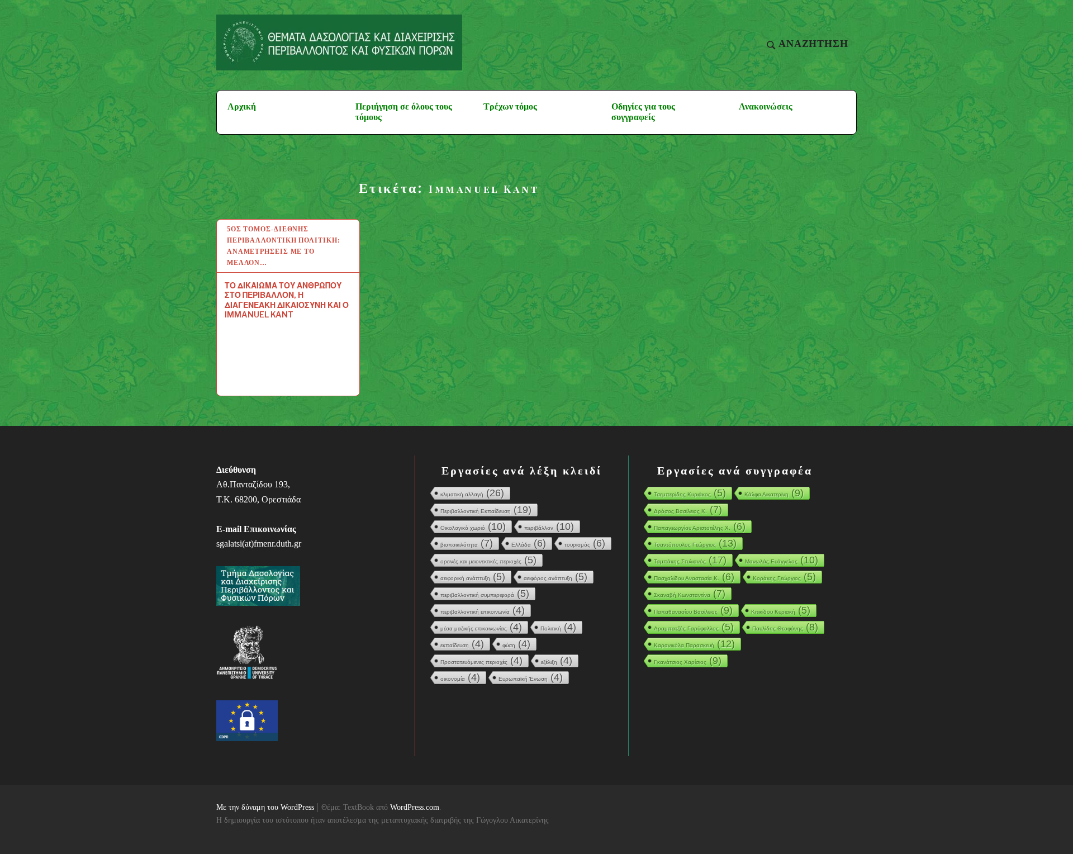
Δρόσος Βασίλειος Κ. (688, 509)
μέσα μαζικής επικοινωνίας (481, 627)
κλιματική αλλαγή (472, 493)
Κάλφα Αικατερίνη (774, 493)
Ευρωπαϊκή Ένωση (530, 677)
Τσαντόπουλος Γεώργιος (695, 543)
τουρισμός (584, 543)
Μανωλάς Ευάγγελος (781, 560)
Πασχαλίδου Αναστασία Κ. (694, 576)
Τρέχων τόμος (510, 106)
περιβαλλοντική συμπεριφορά (484, 593)
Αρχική (241, 106)
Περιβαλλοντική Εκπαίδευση (485, 509)
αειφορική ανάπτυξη (472, 576)
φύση (516, 643)
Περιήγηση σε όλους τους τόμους (403, 112)
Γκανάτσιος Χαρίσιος (687, 660)
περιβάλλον (549, 526)
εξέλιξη (556, 660)
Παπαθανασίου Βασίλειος (693, 610)
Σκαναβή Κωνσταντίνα (689, 593)
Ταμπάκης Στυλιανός (690, 560)
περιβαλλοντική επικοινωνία (482, 610)
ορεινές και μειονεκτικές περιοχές (488, 560)
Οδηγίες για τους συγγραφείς (643, 112)
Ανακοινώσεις (765, 106)
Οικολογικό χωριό (473, 526)
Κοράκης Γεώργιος (784, 576)
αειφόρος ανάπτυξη (555, 576)
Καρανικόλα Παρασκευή (694, 643)
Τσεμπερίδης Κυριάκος (690, 493)
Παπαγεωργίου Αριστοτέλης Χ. (700, 526)
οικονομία (460, 677)
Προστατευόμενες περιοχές (481, 660)
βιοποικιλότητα (466, 543)
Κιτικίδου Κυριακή (780, 610)
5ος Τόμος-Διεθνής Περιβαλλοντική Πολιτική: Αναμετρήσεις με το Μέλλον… (283, 245)
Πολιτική (558, 627)
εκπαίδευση (462, 643)
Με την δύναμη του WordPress (265, 807)
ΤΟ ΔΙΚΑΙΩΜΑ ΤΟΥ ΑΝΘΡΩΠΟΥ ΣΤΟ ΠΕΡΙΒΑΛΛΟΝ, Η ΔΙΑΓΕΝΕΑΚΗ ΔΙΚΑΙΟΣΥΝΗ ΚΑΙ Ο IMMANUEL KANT (287, 300)
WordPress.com (414, 807)
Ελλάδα (528, 543)
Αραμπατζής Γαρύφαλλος (694, 627)
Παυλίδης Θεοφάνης (785, 627)
